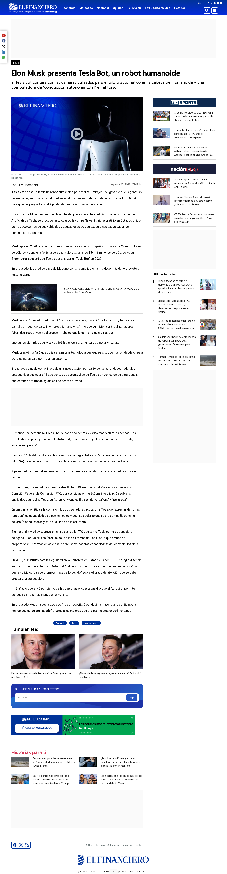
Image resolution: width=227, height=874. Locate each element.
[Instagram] (215, 3)
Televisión (134, 8)
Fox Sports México (157, 8)
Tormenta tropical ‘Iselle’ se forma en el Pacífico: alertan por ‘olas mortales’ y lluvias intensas (54, 762)
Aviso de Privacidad (139, 872)
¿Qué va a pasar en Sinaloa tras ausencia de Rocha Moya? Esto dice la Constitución (194, 183)
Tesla (74, 623)
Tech (16, 62)
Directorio (104, 872)
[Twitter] (212, 3)
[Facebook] (208, 3)
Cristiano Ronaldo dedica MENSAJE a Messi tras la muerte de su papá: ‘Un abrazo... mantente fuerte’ (193, 117)
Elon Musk (60, 623)
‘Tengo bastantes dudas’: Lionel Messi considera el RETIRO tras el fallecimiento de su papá (194, 134)
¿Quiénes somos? (86, 872)
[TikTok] (221, 3)
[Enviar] (131, 697)
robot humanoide (91, 623)
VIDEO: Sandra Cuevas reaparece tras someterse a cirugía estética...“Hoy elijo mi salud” (194, 218)
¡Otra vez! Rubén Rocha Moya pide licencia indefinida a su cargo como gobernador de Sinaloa (193, 201)
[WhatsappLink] (73, 725)
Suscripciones (119, 872)
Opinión (118, 8)
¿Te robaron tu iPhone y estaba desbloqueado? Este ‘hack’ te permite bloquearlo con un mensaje (121, 762)
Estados (179, 8)
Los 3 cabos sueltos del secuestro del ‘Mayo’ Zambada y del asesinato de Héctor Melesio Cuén (121, 780)
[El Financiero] (32, 8)
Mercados (86, 8)
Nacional (103, 8)
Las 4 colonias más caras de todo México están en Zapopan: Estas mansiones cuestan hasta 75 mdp (51, 780)
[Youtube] (218, 3)
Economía (68, 8)
